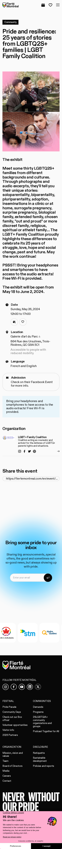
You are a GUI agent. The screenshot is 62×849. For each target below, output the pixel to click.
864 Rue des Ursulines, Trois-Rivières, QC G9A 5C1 (30, 343)
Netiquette (39, 753)
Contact (6, 781)
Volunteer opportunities (14, 725)
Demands (38, 707)
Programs (38, 712)
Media (5, 771)
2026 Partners (10, 735)
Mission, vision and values (12, 754)
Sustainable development (40, 759)
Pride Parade (9, 707)
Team (5, 761)
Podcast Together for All (46, 731)
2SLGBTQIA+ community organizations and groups (42, 721)
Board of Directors (12, 766)
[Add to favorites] (23, 322)
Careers (6, 776)
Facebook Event (42, 382)
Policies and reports (43, 766)
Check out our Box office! (12, 718)
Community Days (11, 712)
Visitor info (8, 730)
